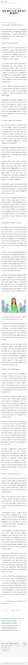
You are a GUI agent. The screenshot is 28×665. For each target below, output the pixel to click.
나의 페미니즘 (13, 618)
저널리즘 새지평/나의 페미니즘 (14, 8)
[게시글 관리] (8, 611)
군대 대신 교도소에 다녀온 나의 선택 (10, 625)
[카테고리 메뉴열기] (25, 2)
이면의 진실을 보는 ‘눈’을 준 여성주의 (10, 623)
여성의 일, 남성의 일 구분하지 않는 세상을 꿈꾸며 (10, 620)
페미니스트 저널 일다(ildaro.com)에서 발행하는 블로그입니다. (10, 646)
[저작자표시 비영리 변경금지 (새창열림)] (18, 610)
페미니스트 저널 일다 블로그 (10, 643)
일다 (6, 1)
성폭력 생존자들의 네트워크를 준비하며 (10, 627)
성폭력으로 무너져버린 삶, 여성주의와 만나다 (10, 630)
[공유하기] (6, 611)
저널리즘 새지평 (5, 618)
